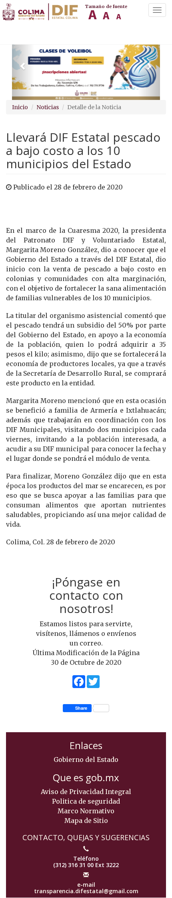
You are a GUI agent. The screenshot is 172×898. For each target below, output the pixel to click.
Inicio (20, 107)
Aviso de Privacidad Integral (86, 792)
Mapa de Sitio (86, 821)
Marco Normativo (86, 811)
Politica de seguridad (86, 801)
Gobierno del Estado (86, 759)
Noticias (47, 107)
